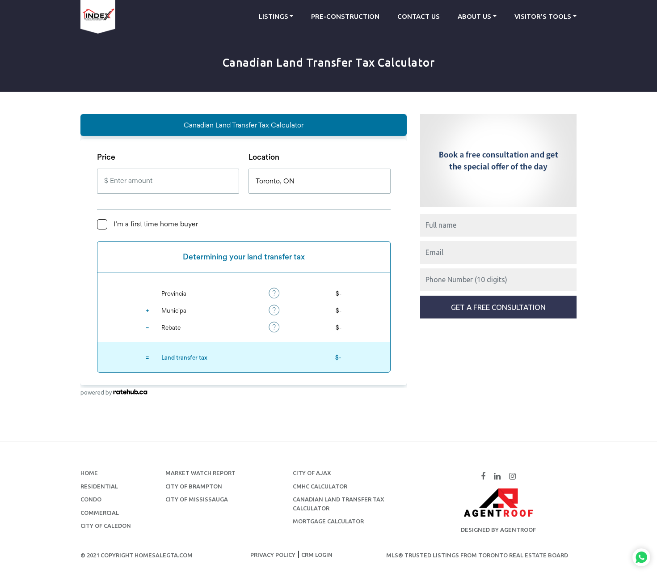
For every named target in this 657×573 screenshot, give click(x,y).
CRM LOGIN (317, 555)
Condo (90, 499)
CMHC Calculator (320, 486)
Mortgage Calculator (328, 521)
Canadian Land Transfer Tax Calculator (338, 503)
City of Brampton (193, 486)
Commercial (99, 512)
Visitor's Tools (542, 16)
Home (89, 473)
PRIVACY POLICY (272, 555)
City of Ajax (312, 473)
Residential (99, 486)
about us (474, 16)
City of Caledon (105, 525)
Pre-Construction (345, 16)
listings (273, 16)
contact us (418, 16)
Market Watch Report (200, 473)
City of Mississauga (196, 499)
